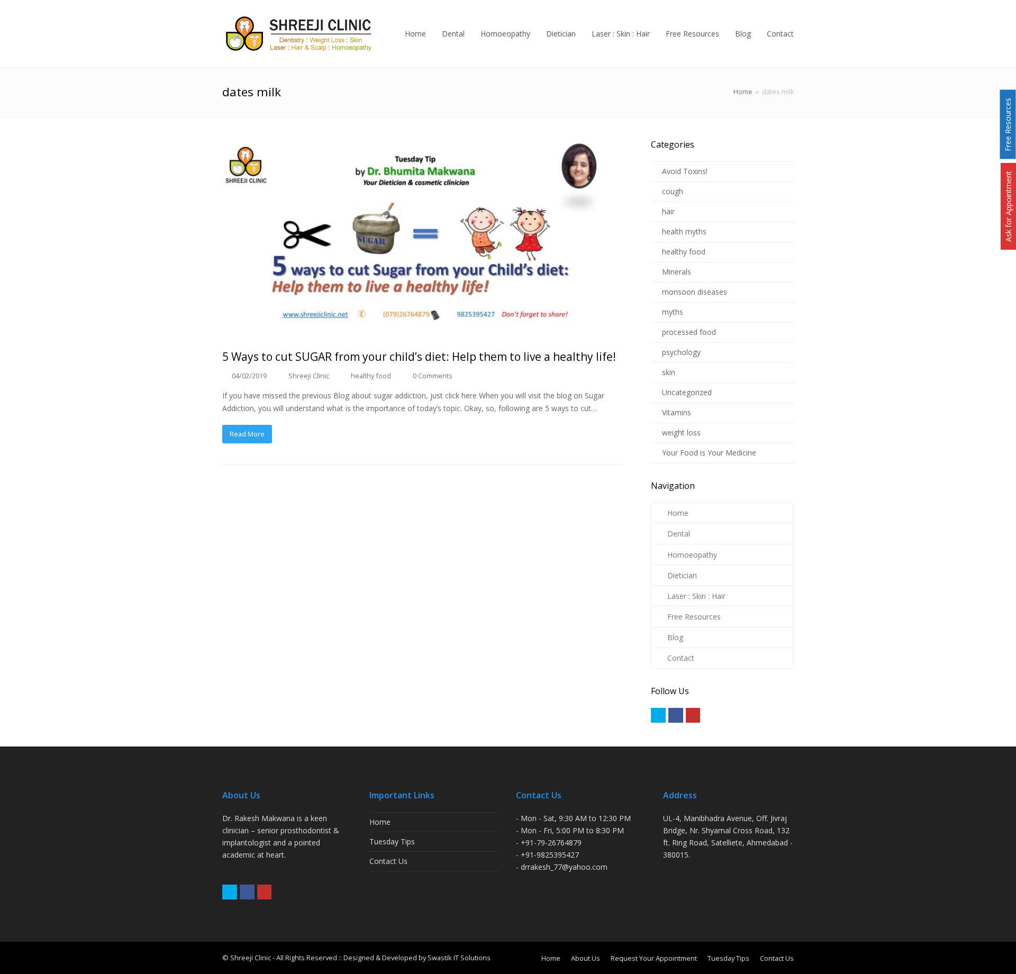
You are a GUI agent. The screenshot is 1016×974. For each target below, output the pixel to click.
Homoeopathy (692, 555)
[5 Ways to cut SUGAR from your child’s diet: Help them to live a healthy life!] (422, 238)
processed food (689, 332)
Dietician (682, 575)
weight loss (681, 432)
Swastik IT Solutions (459, 957)
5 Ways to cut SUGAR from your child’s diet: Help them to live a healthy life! (419, 356)
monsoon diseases (694, 292)
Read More (247, 434)
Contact (680, 658)
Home (742, 91)
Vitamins (676, 412)
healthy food (371, 375)
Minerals (676, 272)
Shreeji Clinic (308, 375)
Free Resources (694, 617)
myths (672, 312)
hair (668, 211)
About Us (585, 958)
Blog (675, 637)
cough (672, 191)
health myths (684, 231)
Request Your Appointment (654, 958)
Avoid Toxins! (684, 171)
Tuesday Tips (392, 841)
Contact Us (388, 861)
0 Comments (432, 375)
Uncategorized (687, 392)
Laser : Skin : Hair (696, 596)
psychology (681, 352)
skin (668, 372)
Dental (678, 534)
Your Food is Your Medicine (709, 453)
